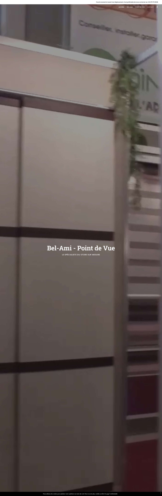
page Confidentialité (112, 494)
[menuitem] (123, 7)
